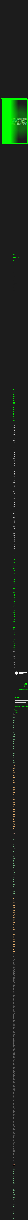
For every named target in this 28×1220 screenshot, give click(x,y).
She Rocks (14, 951)
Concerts (14, 917)
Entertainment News (14, 796)
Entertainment (14, 786)
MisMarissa (17, 706)
